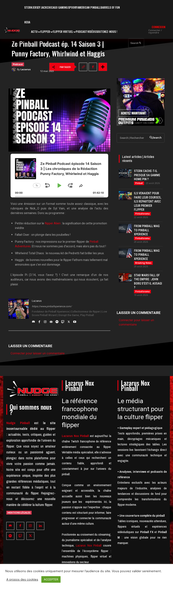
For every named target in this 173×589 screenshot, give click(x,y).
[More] (102, 67)
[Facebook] (93, 67)
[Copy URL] (83, 67)
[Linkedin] (40, 526)
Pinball (139, 183)
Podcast (18, 64)
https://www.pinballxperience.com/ (52, 306)
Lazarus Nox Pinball (88, 545)
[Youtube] (74, 320)
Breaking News (143, 262)
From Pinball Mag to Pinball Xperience (146, 230)
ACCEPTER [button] (51, 579)
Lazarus (25, 69)
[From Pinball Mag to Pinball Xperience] (125, 228)
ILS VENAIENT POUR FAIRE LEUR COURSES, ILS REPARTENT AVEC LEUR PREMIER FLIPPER (147, 201)
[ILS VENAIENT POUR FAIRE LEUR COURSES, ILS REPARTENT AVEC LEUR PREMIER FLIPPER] (125, 195)
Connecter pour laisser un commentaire (38, 353)
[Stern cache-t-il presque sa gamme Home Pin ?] (125, 173)
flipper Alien (53, 223)
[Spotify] (56, 320)
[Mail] (51, 320)
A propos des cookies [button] (22, 579)
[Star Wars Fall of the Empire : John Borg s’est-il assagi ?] (125, 277)
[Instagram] (45, 320)
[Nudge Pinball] (12, 30)
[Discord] (33, 320)
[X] (68, 320)
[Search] (140, 43)
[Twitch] (62, 320)
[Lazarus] (14, 69)
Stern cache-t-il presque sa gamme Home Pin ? (147, 175)
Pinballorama (142, 213)
